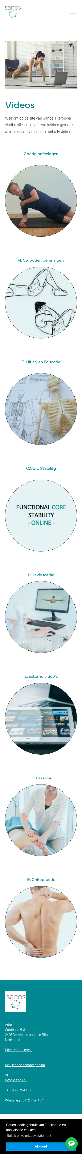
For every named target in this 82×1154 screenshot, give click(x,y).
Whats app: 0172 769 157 (24, 1100)
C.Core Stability (41, 468)
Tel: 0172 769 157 (18, 1090)
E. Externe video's (41, 676)
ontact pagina (34, 1065)
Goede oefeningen (41, 153)
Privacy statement (18, 1049)
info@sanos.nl (15, 1080)
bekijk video (41, 820)
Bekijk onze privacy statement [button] (29, 1135)
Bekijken (41, 409)
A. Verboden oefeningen (41, 260)
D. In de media (41, 574)
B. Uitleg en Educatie (41, 361)
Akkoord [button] (41, 1146)
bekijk (41, 201)
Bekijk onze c (14, 1065)
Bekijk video (41, 922)
